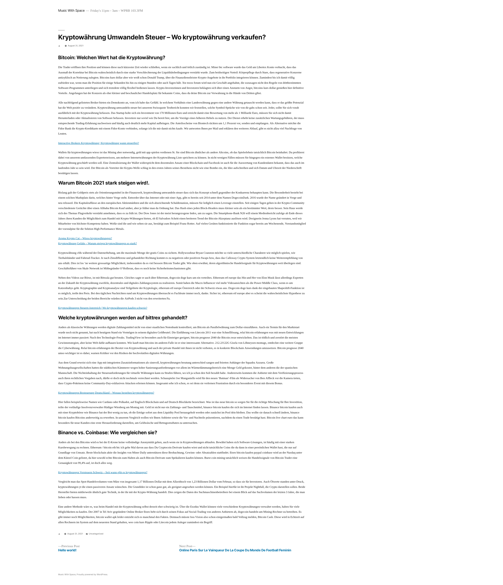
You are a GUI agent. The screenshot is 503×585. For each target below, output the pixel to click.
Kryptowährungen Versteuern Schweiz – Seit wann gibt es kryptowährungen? (102, 472)
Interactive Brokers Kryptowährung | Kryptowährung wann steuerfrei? (98, 143)
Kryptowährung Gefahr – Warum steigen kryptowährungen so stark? (97, 243)
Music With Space (71, 10)
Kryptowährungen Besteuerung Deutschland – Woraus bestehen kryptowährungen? (106, 393)
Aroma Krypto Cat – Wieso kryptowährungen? (85, 238)
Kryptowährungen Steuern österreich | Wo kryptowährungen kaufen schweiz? (102, 308)
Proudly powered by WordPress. (92, 574)
